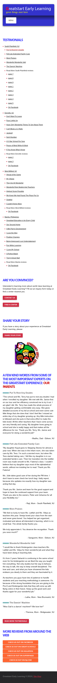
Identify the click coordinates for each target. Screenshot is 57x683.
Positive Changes (13, 237)
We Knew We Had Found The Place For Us (22, 195)
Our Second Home (13, 225)
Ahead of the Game (13, 175)
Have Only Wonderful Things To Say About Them (24, 125)
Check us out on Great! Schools (21, 647)
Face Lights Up (12, 121)
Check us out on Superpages (20, 655)
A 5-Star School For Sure (15, 141)
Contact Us (10, 298)
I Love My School (12, 250)
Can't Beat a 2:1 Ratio (14, 129)
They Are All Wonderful (14, 183)
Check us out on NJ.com (20, 660)
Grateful (9, 200)
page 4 (10, 99)
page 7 (10, 74)
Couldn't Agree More (14, 204)
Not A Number (11, 137)
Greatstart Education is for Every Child (20, 220)
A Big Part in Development (16, 229)
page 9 (10, 82)
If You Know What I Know (15, 150)
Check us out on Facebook (20, 642)
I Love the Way (11, 233)
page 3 (10, 95)
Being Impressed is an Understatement (21, 241)
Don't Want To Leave (14, 116)
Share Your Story (13, 335)
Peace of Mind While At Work (17, 146)
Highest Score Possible (15, 191)
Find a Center (11, 304)
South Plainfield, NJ (12, 46)
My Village (10, 179)
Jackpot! (9, 133)
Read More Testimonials (16, 621)
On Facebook (13, 107)
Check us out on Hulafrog (20, 651)
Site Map (37, 676)
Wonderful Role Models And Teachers (20, 187)
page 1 (10, 87)
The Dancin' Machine (14, 66)
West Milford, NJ (11, 171)
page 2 (10, 91)
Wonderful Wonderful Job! (16, 62)
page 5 (10, 103)
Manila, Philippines (12, 217)
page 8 (10, 78)
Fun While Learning (13, 245)
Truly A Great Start (13, 258)
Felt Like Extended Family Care (18, 54)
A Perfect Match (12, 254)
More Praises (11, 58)
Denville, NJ (9, 113)
